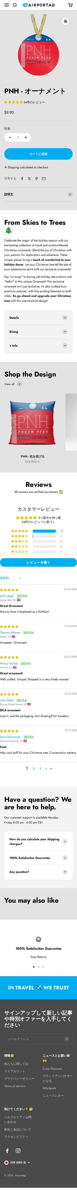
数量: (7, 128)
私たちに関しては (16, 1064)
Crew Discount (52, 1068)
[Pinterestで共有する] (36, 178)
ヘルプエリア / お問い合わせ (17, 1119)
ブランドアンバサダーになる (58, 1078)
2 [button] (33, 768)
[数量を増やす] (25, 137)
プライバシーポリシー (19, 1078)
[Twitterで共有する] (29, 178)
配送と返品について (17, 1129)
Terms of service (14, 1086)
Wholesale (49, 1088)
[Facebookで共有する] (22, 178)
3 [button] (40, 768)
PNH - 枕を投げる (33, 456)
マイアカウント (14, 1071)
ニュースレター (53, 1095)
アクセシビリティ (16, 1137)
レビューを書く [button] (38, 562)
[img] (9, 590)
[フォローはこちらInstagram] (18, 1151)
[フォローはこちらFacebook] (7, 1151)
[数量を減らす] (9, 137)
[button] (14, 102)
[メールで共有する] (43, 178)
